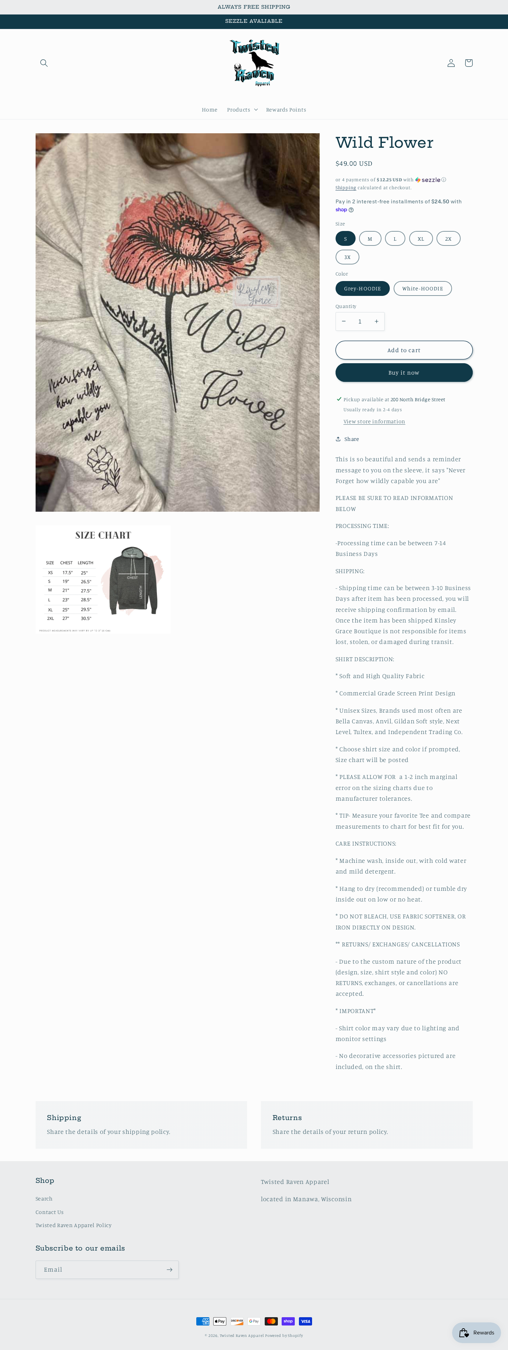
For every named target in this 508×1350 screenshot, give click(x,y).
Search (44, 1198)
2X (448, 238)
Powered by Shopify (284, 1335)
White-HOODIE (422, 288)
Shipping (346, 187)
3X (347, 256)
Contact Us (50, 1211)
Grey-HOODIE (363, 288)
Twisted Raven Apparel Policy (74, 1225)
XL (421, 238)
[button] (44, 63)
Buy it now (404, 372)
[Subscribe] (169, 1270)
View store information (374, 420)
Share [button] (352, 438)
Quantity (346, 305)
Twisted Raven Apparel (242, 1335)
